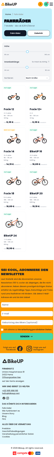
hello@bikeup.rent (11, 393)
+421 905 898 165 (10, 390)
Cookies (6, 436)
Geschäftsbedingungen (13, 431)
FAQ (4, 419)
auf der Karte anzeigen (13, 381)
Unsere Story (8, 413)
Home (8, 14)
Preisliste (6, 428)
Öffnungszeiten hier (11, 377)
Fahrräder (7, 408)
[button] (37, 78)
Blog (4, 416)
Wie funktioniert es (11, 410)
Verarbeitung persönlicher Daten (18, 434)
